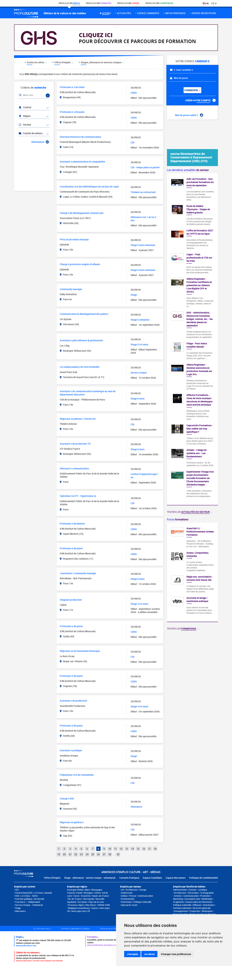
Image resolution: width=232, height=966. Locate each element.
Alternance (20, 911)
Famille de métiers (33, 133)
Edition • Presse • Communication (137, 895)
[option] (192, 572)
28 (109, 854)
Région (27, 116)
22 (75, 854)
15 (138, 848)
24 (87, 854)
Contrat (27, 107)
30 (118, 854)
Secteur (27, 124)
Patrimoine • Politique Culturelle (136, 901)
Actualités (124, 13)
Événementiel (127, 898)
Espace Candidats (152, 877)
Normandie (88, 898)
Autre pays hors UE (80, 911)
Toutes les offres (36, 62)
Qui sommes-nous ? (42, 928)
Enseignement (181, 911)
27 (104, 854)
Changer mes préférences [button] (176, 954)
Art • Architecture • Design (133, 889)
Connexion (191, 90)
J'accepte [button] (132, 954)
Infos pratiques (175, 13)
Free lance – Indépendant (27, 901)
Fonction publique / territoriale (29, 898)
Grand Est (86, 895)
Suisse (94, 908)
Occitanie (82, 901)
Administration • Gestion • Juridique (190, 889)
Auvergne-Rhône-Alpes (78, 889)
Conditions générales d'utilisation (75, 928)
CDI (17, 889)
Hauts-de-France (100, 895)
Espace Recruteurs (175, 877)
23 (81, 854)
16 (143, 848)
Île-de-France (75, 898)
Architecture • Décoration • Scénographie (194, 892)
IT (216, 3)
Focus (177, 519)
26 (98, 854)
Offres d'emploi (62, 62)
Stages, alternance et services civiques (101, 62)
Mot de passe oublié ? (187, 115)
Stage (18, 908)
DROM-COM (104, 904)
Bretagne (88, 892)
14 (132, 848)
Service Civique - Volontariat (29, 904)
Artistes (178, 895)
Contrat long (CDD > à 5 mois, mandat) (33, 892)
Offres (106, 13)
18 (155, 848)
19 (58, 854)
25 (92, 854)
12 (121, 848)
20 (64, 854)
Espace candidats (148, 13)
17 (149, 848)
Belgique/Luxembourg (79, 908)
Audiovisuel (126, 892)
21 (70, 854)
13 (126, 848)
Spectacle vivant (129, 904)
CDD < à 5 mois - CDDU (26, 895)
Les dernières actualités (188, 170)
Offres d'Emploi (52, 877)
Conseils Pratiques (129, 877)
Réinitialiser (37, 142)
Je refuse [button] (149, 954)
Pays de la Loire (96, 901)
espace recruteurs (204, 13)
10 (109, 848)
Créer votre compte (198, 100)
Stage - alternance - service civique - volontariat (89, 877)
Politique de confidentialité (203, 877)
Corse (76, 895)
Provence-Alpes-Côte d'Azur (82, 904)
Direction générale (202, 908)
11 (115, 848)
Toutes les (188, 511)
